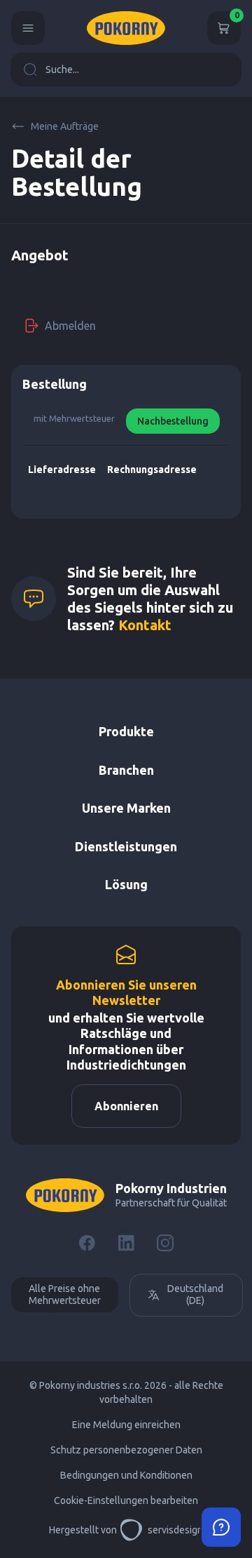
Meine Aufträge (65, 126)
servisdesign (175, 1530)
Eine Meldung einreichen (126, 1424)
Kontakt (145, 625)
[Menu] (28, 28)
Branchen (126, 770)
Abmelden (70, 325)
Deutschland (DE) (195, 1295)
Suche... (62, 69)
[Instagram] (165, 1242)
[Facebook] (86, 1242)
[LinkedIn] (126, 1242)
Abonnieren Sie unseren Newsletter (126, 993)
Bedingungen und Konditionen (126, 1475)
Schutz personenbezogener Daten (126, 1450)
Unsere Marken (126, 808)
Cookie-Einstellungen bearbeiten (126, 1500)
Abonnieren (126, 1106)
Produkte (126, 731)
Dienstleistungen (126, 846)
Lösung (126, 884)
